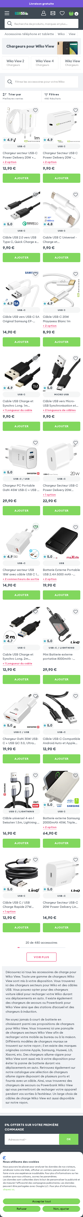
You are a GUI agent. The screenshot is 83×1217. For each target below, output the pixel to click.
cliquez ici (8, 1189)
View (72, 34)
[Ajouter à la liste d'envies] (35, 110)
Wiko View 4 (45, 63)
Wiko (61, 34)
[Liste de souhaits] (62, 13)
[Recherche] (10, 23)
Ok (69, 1139)
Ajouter (21, 178)
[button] (21, 162)
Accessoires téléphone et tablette (29, 34)
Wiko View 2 (15, 63)
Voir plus (41, 957)
